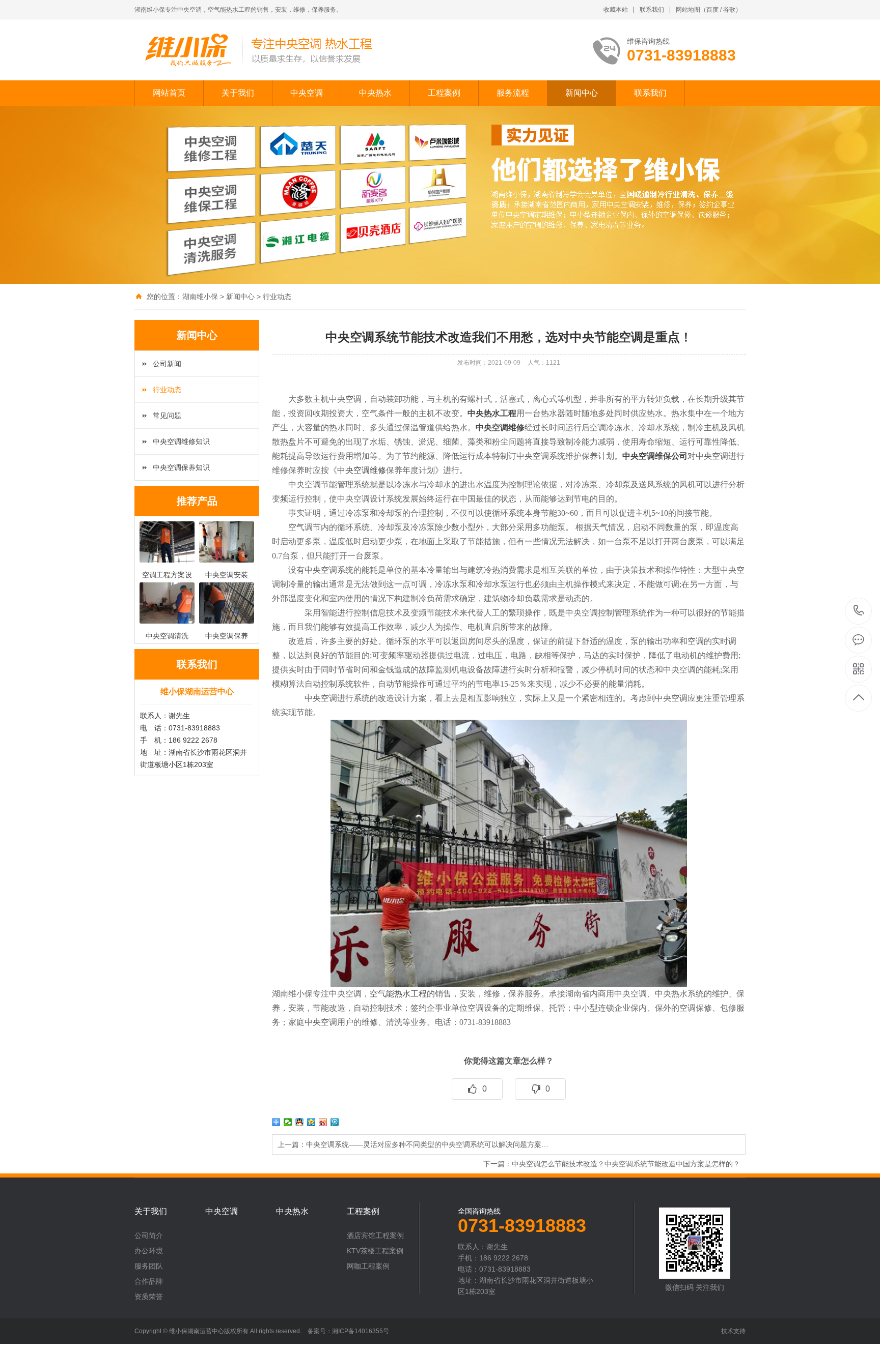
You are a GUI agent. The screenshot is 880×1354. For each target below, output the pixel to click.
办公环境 (148, 1250)
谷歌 (729, 9)
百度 (712, 9)
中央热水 (375, 93)
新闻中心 (581, 93)
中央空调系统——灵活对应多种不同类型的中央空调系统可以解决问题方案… (427, 1144)
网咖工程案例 (368, 1266)
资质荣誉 (148, 1296)
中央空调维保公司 (655, 456)
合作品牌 (148, 1281)
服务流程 (513, 93)
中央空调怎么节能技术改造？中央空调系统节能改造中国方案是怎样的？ (626, 1164)
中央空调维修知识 (181, 441)
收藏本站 (615, 9)
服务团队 (148, 1266)
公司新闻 (167, 364)
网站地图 (688, 9)
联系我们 (652, 9)
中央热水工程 (492, 413)
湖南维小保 (200, 296)
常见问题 (167, 415)
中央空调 (306, 93)
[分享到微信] (288, 1122)
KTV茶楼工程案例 (375, 1250)
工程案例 (444, 93)
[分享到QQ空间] (311, 1122)
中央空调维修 (500, 427)
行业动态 (277, 296)
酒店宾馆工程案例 (375, 1235)
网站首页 (169, 93)
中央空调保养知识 (181, 467)
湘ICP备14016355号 (360, 1331)
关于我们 (238, 93)
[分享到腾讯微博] (335, 1122)
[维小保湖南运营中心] (257, 50)
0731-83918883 (858, 611)
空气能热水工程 (398, 993)
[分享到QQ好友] (299, 1122)
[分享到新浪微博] (323, 1122)
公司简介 (148, 1235)
